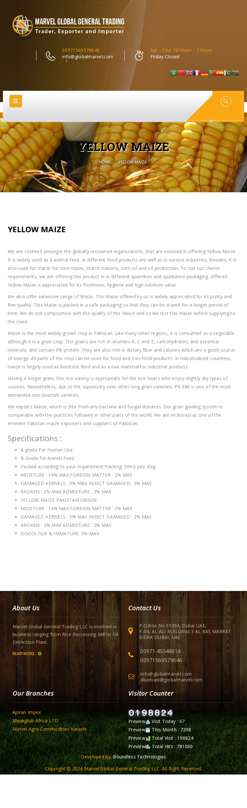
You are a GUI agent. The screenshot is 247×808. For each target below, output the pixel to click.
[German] (204, 72)
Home (105, 162)
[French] (197, 72)
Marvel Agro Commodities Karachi (50, 729)
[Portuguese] (212, 72)
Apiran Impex (27, 712)
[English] (189, 72)
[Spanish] (220, 72)
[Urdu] (228, 72)
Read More (24, 653)
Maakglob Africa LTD (35, 721)
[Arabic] (174, 72)
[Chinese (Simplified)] (181, 72)
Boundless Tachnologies (139, 757)
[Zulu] (235, 72)
